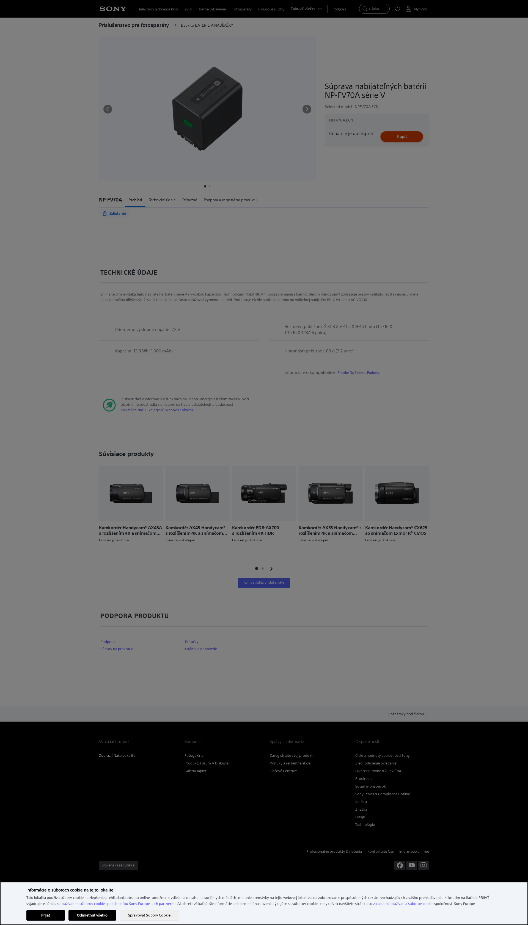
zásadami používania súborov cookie (403, 903)
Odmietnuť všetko (92, 915)
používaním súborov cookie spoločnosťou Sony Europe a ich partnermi (117, 903)
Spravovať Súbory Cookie (149, 915)
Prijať (45, 915)
